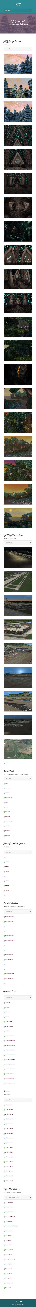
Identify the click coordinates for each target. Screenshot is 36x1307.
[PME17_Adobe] (8, 1221)
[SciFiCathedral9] (9, 945)
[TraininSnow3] (8, 797)
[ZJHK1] (18, 567)
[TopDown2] (7, 788)
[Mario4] (6, 885)
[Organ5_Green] (8, 1166)
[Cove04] (6, 1007)
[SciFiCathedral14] (9, 916)
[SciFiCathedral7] (9, 959)
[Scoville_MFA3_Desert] (18, 97)
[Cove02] (6, 1016)
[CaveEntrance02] (9, 1073)
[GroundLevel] (8, 821)
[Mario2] (6, 876)
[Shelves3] (7, 825)
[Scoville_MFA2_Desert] (18, 73)
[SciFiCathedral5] (9, 964)
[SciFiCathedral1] (9, 954)
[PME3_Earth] (8, 1273)
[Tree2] (6, 807)
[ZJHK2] (18, 591)
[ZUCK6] (6, 762)
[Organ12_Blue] (8, 1142)
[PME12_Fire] (7, 1235)
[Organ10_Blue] (8, 1123)
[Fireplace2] (7, 830)
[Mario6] (6, 895)
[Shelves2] (7, 816)
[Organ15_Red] (8, 1133)
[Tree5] (6, 783)
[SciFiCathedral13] (9, 926)
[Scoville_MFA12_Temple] (18, 169)
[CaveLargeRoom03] (9, 1059)
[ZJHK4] (18, 615)
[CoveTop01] (7, 1002)
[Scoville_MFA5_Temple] (18, 313)
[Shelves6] (7, 835)
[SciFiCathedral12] (9, 930)
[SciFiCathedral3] (9, 978)
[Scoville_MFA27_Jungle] (18, 432)
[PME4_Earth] (8, 1278)
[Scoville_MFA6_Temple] (18, 265)
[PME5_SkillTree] (8, 1282)
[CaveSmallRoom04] (9, 1040)
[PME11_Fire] (7, 1240)
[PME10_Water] (8, 1249)
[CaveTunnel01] (8, 1026)
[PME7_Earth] (8, 1268)
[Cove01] (6, 1031)
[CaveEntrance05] (9, 1068)
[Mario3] (6, 880)
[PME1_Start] (8, 1287)
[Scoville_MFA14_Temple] (18, 145)
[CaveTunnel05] (8, 1021)
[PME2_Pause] (8, 1263)
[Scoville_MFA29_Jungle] (18, 456)
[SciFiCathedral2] (9, 983)
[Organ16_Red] (8, 1104)
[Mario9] (6, 857)
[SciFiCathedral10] (9, 949)
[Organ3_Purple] (8, 1180)
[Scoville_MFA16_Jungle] (18, 360)
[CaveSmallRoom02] (9, 1045)
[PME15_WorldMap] (9, 1216)
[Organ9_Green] (8, 1147)
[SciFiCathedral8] (9, 935)
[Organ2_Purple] (8, 1119)
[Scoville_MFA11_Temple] (18, 217)
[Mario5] (6, 871)
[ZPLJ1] (18, 663)
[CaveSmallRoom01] (9, 1054)
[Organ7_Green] (8, 1161)
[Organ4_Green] (8, 1171)
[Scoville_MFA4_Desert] (18, 121)
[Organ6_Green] (8, 1175)
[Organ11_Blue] (8, 1138)
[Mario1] (6, 890)
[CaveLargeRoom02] (9, 1083)
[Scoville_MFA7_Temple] (18, 289)
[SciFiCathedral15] (9, 921)
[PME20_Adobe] (8, 1207)
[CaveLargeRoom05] (9, 1050)
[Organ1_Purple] (8, 1156)
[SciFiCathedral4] (9, 968)
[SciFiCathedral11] (9, 940)
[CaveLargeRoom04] (9, 1064)
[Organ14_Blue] (8, 1114)
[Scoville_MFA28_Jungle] (18, 480)
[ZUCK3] (18, 759)
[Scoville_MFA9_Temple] (18, 193)
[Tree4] (6, 802)
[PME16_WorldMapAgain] (11, 1226)
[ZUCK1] (18, 735)
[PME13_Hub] (8, 1245)
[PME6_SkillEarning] (9, 1259)
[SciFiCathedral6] (9, 973)
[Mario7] (6, 866)
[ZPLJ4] (18, 711)
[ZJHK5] (18, 639)
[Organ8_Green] (8, 1152)
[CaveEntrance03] (9, 1078)
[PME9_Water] (8, 1230)
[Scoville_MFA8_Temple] (18, 241)
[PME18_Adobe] (8, 1211)
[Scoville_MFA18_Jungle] (18, 336)
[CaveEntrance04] (9, 1035)
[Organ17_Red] (8, 1109)
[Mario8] (6, 861)
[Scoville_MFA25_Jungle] (18, 528)
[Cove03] (6, 1012)
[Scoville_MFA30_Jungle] (18, 504)
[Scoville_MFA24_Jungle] (18, 408)
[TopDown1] (7, 811)
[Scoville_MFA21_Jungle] (18, 384)
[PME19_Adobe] (8, 1202)
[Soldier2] (6, 792)
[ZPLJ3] (18, 687)
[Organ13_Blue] (8, 1128)
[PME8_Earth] (8, 1254)
